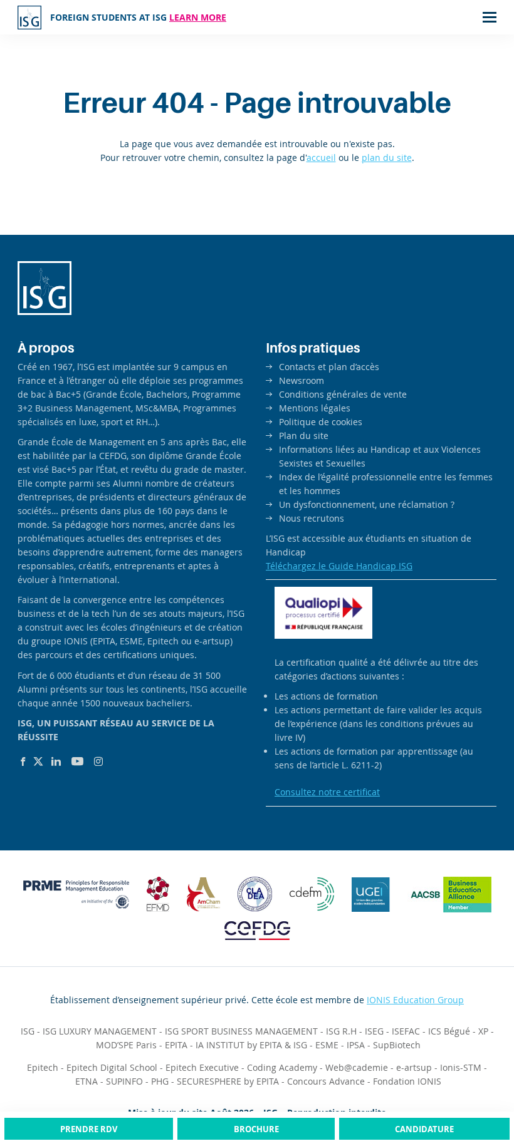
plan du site (387, 157)
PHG (160, 1081)
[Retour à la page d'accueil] (29, 17)
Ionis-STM (460, 1067)
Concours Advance (326, 1081)
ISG (27, 1031)
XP (483, 1031)
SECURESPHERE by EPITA (228, 1081)
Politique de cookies (320, 422)
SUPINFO (124, 1081)
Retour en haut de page (478, 1089)
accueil (321, 157)
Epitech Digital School (111, 1067)
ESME (326, 1045)
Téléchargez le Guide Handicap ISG (339, 566)
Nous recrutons (311, 518)
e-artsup (414, 1067)
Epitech (42, 1067)
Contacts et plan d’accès (329, 367)
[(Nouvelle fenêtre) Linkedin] (56, 761)
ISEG (374, 1031)
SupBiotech (397, 1045)
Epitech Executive (202, 1067)
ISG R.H (341, 1031)
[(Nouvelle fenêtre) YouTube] (77, 761)
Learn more (197, 17)
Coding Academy (282, 1067)
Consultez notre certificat (327, 792)
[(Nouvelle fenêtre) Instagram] (98, 761)
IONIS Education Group (415, 1000)
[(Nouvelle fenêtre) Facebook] (22, 761)
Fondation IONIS (407, 1081)
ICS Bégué (449, 1031)
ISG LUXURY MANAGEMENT (100, 1031)
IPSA (356, 1045)
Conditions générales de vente (343, 394)
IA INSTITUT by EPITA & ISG (251, 1045)
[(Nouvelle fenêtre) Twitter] (38, 761)
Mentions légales (314, 408)
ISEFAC (406, 1031)
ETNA (86, 1081)
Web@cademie (356, 1067)
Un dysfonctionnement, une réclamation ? (366, 504)
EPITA (176, 1045)
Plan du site (303, 435)
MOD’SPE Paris (126, 1045)
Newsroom (301, 380)
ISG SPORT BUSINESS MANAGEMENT (241, 1031)
